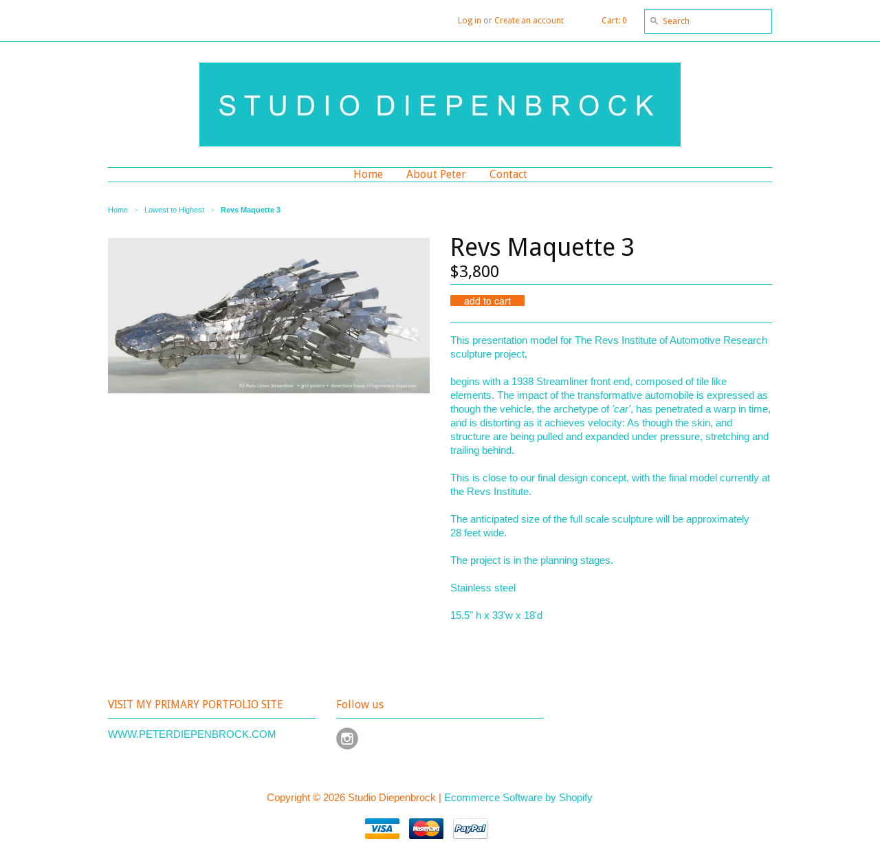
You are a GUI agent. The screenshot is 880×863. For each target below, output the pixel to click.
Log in (469, 20)
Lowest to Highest (174, 210)
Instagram (347, 739)
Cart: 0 (614, 20)
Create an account (529, 20)
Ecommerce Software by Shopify (518, 797)
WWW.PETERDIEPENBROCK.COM (192, 734)
